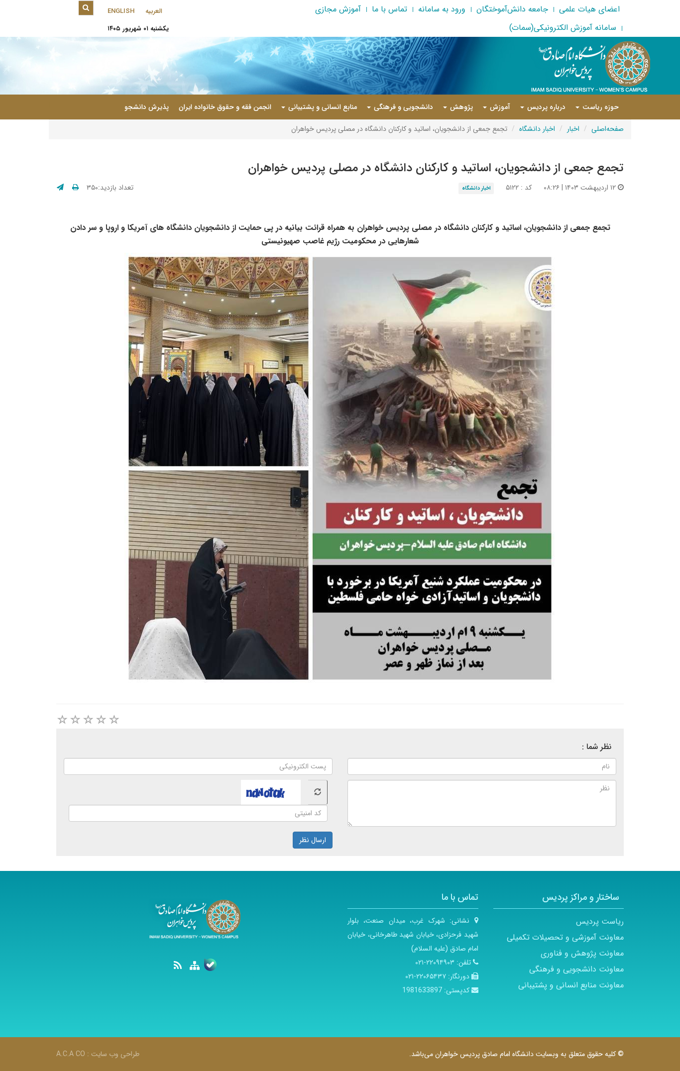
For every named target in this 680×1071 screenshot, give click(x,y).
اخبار (573, 128)
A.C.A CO (70, 1054)
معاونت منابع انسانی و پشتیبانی (571, 985)
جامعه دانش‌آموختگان (512, 9)
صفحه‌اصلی (607, 128)
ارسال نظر (312, 840)
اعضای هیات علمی (589, 9)
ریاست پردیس (600, 921)
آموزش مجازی (338, 9)
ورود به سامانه (441, 9)
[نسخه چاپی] (75, 187)
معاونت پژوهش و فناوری (582, 953)
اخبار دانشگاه (537, 128)
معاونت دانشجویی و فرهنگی (576, 969)
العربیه (153, 11)
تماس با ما (389, 9)
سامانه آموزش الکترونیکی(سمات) (562, 27)
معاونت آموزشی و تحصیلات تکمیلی (565, 937)
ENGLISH (121, 11)
